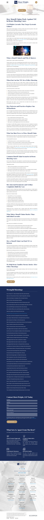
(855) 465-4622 (22, 473)
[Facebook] (19, 468)
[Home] (21, 2)
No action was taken (30, 174)
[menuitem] (22, 294)
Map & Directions (11, 483)
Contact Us (27, 475)
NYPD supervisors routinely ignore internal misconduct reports (25, 147)
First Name (8, 399)
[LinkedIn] (22, 468)
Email (7, 407)
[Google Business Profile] (24, 468)
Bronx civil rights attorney (22, 39)
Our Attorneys (17, 475)
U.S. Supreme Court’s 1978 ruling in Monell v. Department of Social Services (22, 65)
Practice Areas (22, 475)
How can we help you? (10, 412)
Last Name (8, 402)
